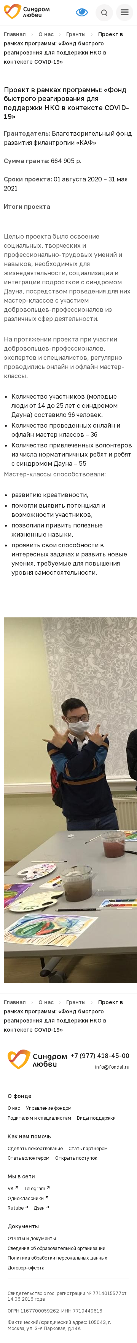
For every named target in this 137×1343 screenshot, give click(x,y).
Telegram (34, 1188)
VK (11, 1188)
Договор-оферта (26, 1268)
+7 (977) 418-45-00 (100, 1055)
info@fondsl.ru (112, 1067)
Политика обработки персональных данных (57, 1258)
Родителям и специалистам (39, 1118)
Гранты (76, 34)
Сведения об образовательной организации (57, 1248)
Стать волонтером (28, 1158)
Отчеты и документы (32, 1238)
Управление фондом (49, 1108)
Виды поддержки (96, 1118)
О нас (46, 34)
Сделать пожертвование (35, 1148)
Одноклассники (26, 1198)
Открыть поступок (76, 1158)
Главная (15, 34)
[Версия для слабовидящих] (86, 12)
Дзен (39, 1208)
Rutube (16, 1208)
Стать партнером (88, 1148)
